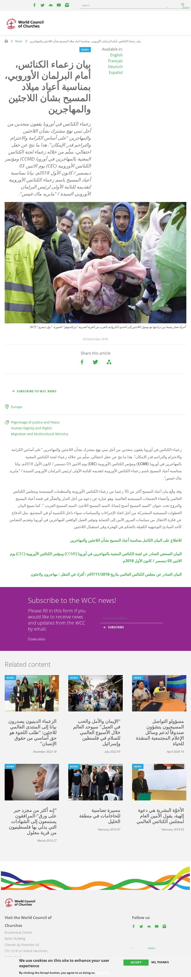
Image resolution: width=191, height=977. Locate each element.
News (18, 41)
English (116, 55)
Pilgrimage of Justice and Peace (35, 422)
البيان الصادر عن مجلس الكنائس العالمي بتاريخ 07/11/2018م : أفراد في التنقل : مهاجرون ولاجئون (106, 574)
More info (102, 972)
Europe (16, 407)
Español (116, 72)
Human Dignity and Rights (31, 428)
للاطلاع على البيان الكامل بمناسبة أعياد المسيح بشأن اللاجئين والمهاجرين (126, 540)
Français (115, 60)
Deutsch (115, 66)
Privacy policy (36, 639)
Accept (136, 962)
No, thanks (160, 962)
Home (6, 41)
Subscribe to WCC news (37, 391)
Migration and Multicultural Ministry (39, 434)
